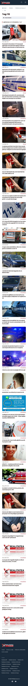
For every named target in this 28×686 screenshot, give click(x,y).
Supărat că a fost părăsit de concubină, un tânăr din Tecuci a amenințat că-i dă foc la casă (13, 322)
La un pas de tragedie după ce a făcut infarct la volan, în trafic (13, 560)
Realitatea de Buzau (5, 672)
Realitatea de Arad (16, 670)
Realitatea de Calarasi (6, 662)
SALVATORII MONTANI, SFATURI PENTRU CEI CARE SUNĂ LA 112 (13, 172)
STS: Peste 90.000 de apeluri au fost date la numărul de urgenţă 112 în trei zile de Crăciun (14, 223)
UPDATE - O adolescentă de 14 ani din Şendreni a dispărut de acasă (12, 465)
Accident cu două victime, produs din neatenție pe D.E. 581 (13, 488)
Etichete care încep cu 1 (20, 8)
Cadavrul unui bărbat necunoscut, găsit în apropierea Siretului (14, 632)
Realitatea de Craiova (6, 666)
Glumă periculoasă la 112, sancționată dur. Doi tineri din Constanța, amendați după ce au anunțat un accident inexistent (13, 97)
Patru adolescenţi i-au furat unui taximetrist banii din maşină (11, 584)
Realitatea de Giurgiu (15, 672)
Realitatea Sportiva (12, 659)
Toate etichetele (8, 17)
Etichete (11, 8)
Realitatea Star (20, 659)
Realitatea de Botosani (16, 662)
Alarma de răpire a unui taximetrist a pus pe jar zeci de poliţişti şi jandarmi (13, 512)
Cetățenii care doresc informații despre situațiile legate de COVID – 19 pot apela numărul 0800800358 (13, 416)
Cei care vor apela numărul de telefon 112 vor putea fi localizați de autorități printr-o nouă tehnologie (14, 197)
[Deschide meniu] (25, 2)
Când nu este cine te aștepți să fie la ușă (13, 370)
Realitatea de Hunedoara (6, 664)
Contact (3, 649)
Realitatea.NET (4, 659)
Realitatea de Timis (15, 666)
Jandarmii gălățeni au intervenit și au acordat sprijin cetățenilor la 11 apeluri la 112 (14, 296)
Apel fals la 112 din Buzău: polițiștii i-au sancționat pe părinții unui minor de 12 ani (13, 71)
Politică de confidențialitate (20, 649)
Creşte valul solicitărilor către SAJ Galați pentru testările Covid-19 (14, 247)
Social (24, 41)
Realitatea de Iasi (5, 668)
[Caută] (21, 2)
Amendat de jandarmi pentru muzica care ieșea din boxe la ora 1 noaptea (13, 346)
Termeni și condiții (9, 649)
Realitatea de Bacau (13, 668)
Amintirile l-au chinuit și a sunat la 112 (13, 392)
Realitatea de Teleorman (6, 670)
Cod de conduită (5, 651)
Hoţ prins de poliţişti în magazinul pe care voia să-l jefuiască (12, 536)
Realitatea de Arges (16, 664)
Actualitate (23, 67)
